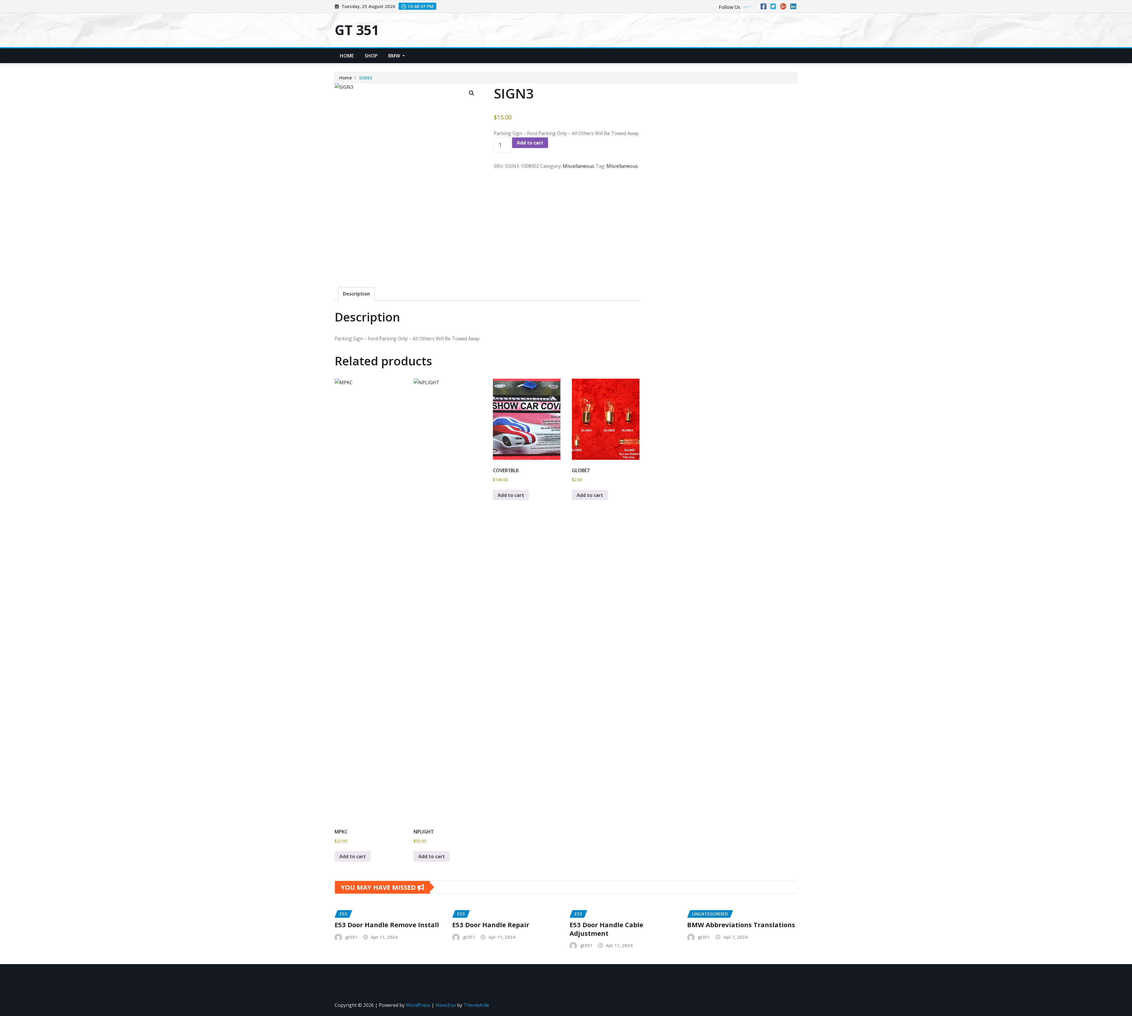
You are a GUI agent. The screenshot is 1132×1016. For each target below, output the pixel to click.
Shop (371, 55)
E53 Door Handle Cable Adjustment (606, 929)
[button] (471, 93)
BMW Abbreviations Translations (741, 924)
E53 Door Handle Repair (490, 924)
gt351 (351, 937)
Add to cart (530, 142)
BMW (394, 55)
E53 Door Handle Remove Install (387, 924)
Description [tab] (356, 293)
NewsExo (445, 1005)
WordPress (418, 1005)
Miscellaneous (578, 166)
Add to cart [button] (352, 856)
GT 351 (357, 30)
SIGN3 (365, 78)
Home (347, 55)
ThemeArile (476, 1005)
